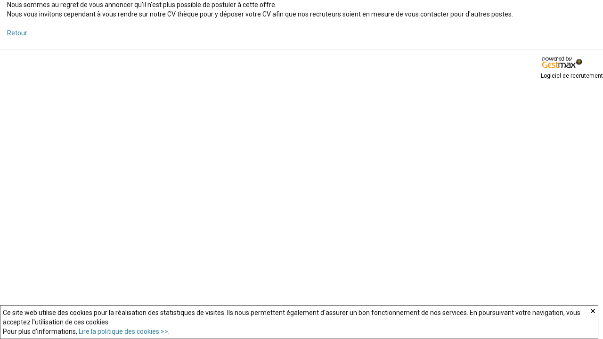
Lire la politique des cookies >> (123, 331)
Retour (17, 33)
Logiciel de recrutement (572, 76)
